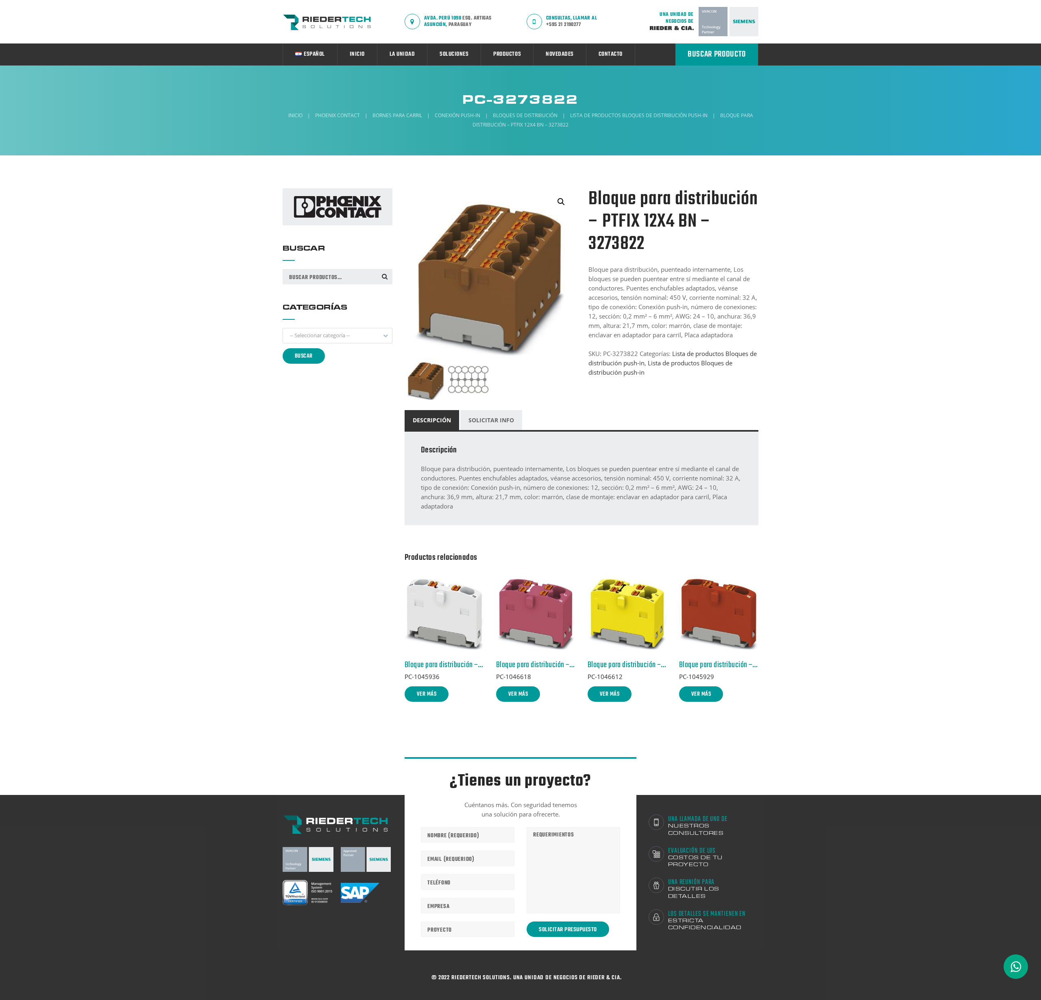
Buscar (384, 276)
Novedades (560, 54)
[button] (337, 335)
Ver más (426, 694)
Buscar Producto (717, 54)
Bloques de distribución (525, 115)
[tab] (432, 420)
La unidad (402, 54)
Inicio (357, 54)
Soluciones (454, 54)
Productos (507, 54)
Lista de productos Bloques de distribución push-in (639, 115)
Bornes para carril (397, 115)
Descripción (432, 420)
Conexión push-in (457, 115)
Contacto (611, 54)
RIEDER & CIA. (604, 978)
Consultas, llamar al (571, 21)
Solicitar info (491, 420)
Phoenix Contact (337, 115)
